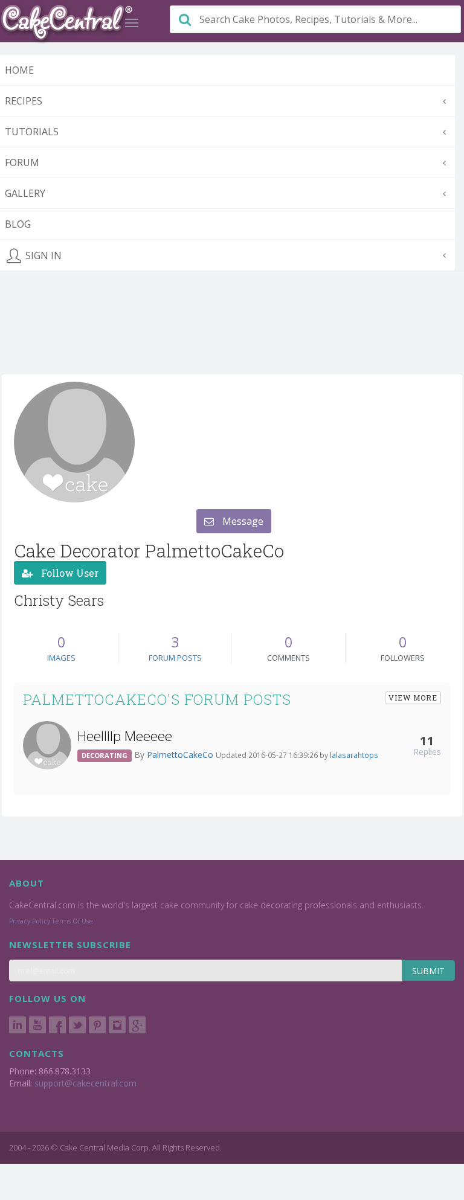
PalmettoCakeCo (181, 754)
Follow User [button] (68, 572)
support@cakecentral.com (85, 1083)
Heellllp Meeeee (124, 736)
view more (412, 697)
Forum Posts (175, 657)
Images (61, 657)
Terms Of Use (72, 921)
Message (241, 521)
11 (427, 740)
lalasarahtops (354, 755)
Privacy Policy (29, 921)
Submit (428, 971)
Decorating (104, 755)
